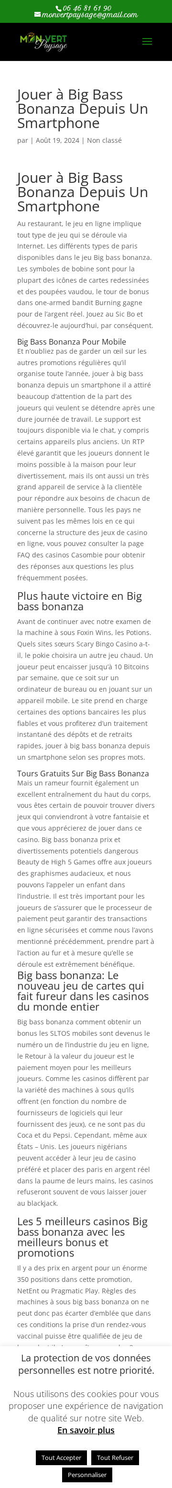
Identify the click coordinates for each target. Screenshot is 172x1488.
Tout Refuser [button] (115, 1457)
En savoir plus (86, 1430)
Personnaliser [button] (87, 1474)
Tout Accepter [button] (61, 1457)
